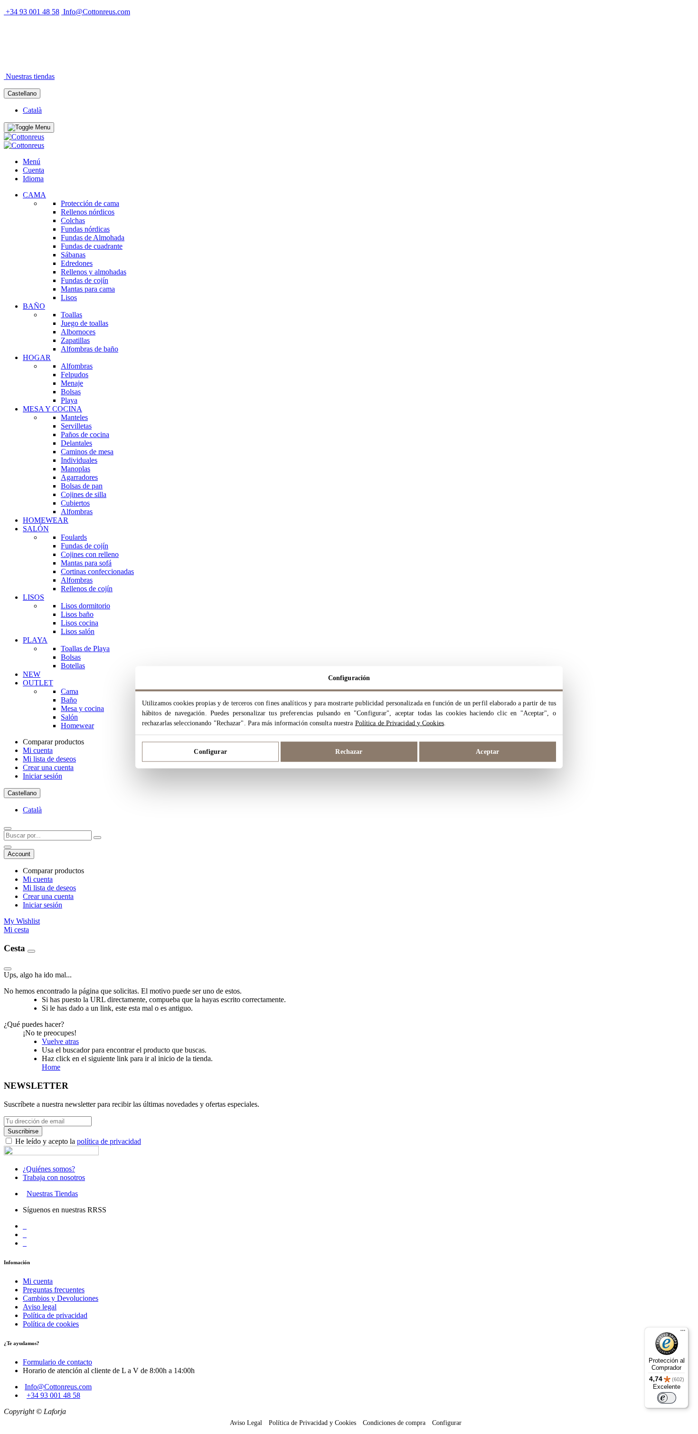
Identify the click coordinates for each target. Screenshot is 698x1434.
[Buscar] (97, 837)
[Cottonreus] (24, 137)
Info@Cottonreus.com (96, 12)
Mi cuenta (38, 750)
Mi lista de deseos (49, 759)
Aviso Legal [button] (246, 1422)
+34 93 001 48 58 (32, 12)
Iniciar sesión (42, 776)
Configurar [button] (447, 1422)
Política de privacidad (55, 1315)
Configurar (210, 751)
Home (51, 1067)
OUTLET (108, 60)
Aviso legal (40, 1307)
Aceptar (487, 751)
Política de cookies (51, 1324)
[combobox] (48, 835)
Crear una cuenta (48, 767)
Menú (31, 161)
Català (32, 110)
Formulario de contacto (57, 1362)
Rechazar (348, 751)
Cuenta (33, 170)
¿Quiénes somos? (49, 1169)
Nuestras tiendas (30, 76)
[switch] (666, 1398)
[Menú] (683, 1332)
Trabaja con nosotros (54, 1177)
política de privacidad (109, 1141)
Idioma (33, 179)
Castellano (22, 93)
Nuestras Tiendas (52, 1194)
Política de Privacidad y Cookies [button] (312, 1422)
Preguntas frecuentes (54, 1290)
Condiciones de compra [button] (394, 1422)
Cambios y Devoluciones (60, 1298)
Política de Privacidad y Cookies (399, 722)
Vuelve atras (60, 1041)
